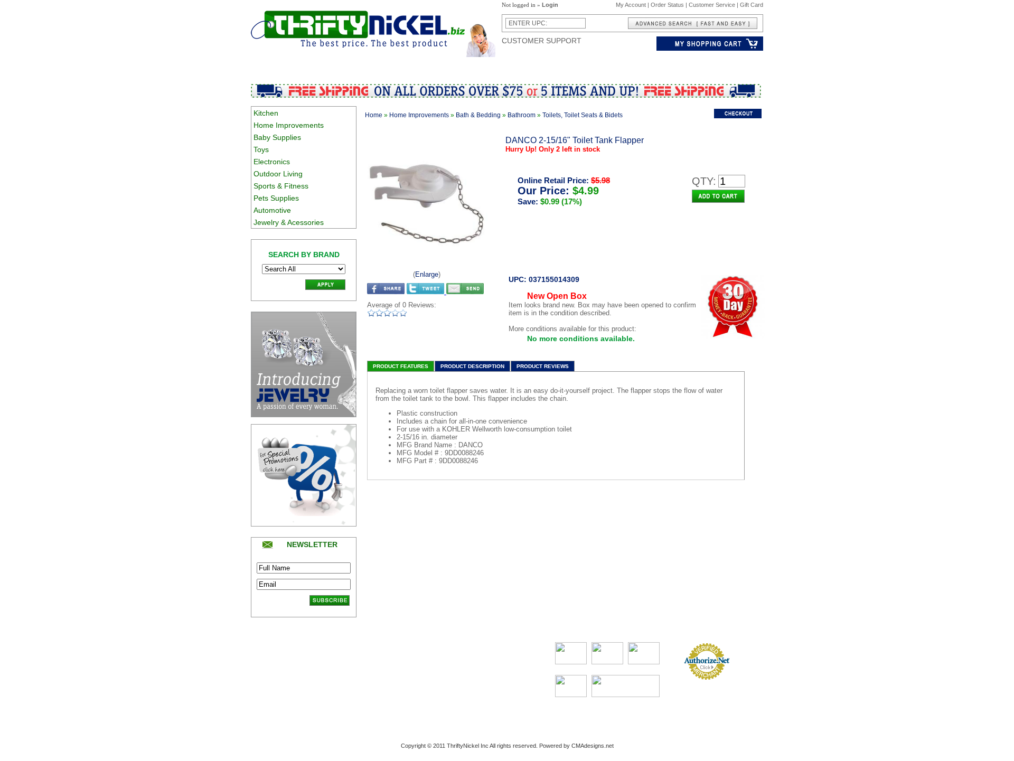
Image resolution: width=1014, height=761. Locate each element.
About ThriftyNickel (502, 655)
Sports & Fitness (280, 186)
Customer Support (541, 40)
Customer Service (712, 5)
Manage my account (436, 655)
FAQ (484, 674)
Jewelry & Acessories (288, 222)
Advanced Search (349, 655)
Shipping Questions (277, 655)
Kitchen (265, 113)
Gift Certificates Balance (357, 684)
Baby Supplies (277, 137)
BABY (343, 65)
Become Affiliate (346, 704)
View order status (432, 684)
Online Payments (707, 685)
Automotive (272, 210)
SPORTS (529, 65)
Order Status (667, 5)
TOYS (370, 65)
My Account (631, 5)
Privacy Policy (270, 674)
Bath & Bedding (478, 115)
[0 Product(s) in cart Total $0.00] (709, 48)
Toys (261, 149)
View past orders (431, 665)
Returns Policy (271, 665)
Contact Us (493, 665)
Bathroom (522, 115)
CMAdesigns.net (592, 746)
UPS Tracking (428, 704)
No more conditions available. (581, 338)
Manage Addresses (434, 694)
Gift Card (751, 5)
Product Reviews (543, 366)
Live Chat (490, 684)
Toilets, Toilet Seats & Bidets (582, 115)
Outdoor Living (278, 174)
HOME (316, 65)
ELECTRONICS (412, 65)
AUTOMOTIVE (638, 65)
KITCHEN (282, 65)
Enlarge (426, 274)
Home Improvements (288, 125)
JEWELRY (685, 65)
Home (373, 115)
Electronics (271, 161)
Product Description (472, 366)
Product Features (400, 366)
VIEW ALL (726, 65)
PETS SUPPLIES (579, 65)
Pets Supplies (276, 198)
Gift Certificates (346, 674)
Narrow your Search (352, 665)
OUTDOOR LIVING (477, 65)
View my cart (426, 674)
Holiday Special (345, 694)
